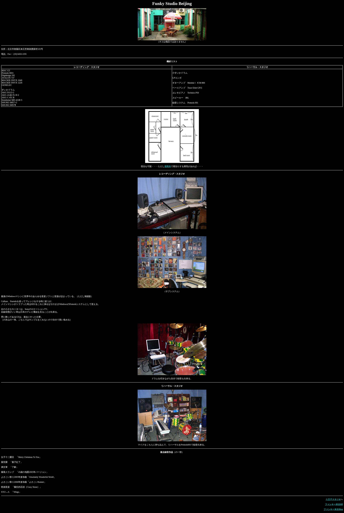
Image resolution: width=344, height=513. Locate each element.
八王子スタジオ (333, 499)
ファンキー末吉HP (334, 504)
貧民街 (167, 166)
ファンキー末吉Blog (333, 509)
